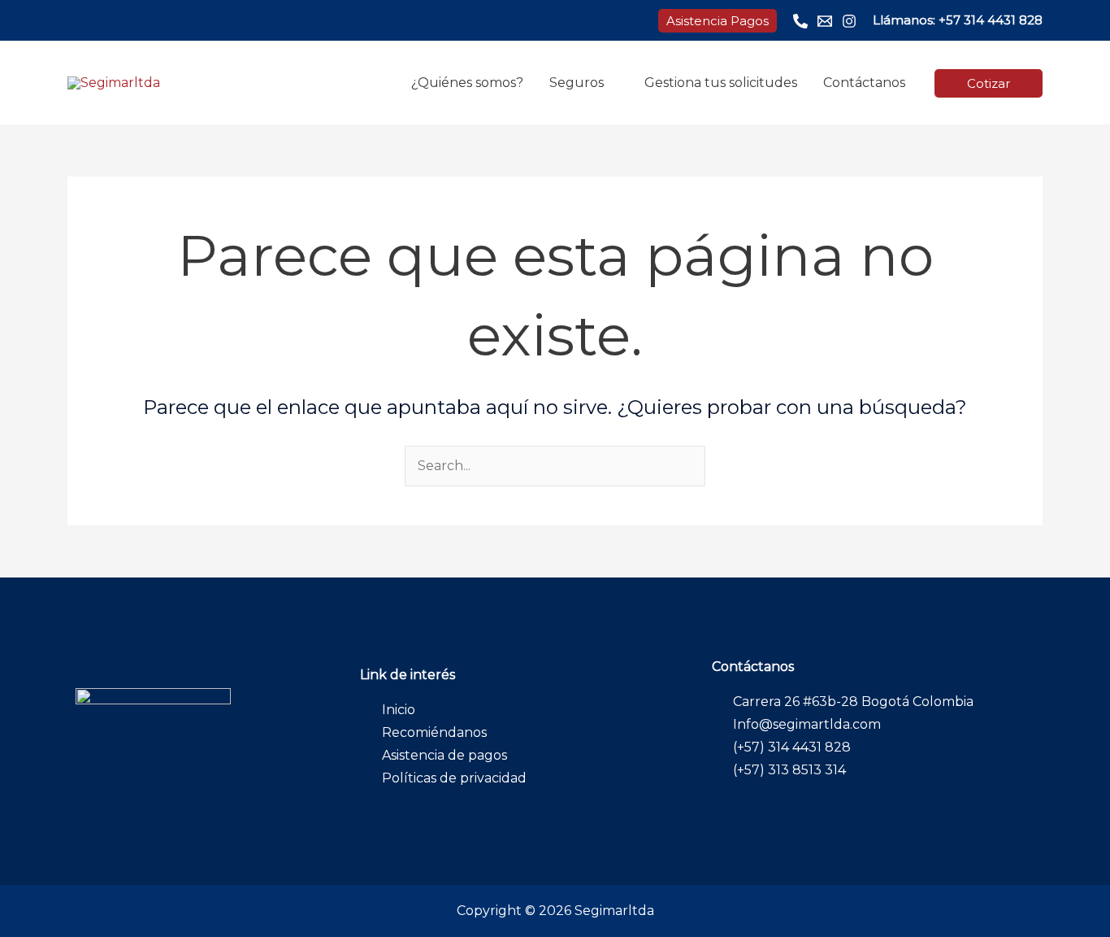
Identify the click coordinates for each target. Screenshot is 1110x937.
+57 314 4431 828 (991, 20)
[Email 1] (824, 21)
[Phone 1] (800, 21)
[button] (717, 21)
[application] (611, 82)
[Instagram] (849, 21)
